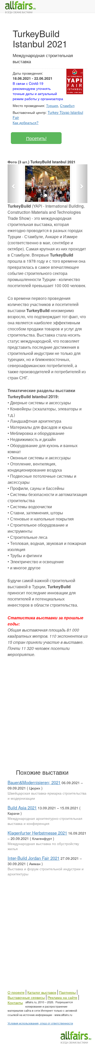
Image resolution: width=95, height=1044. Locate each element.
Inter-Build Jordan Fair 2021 (34, 858)
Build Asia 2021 (22, 808)
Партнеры (67, 992)
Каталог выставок (41, 992)
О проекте (16, 992)
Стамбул (67, 105)
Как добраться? (26, 122)
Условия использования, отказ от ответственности (40, 1023)
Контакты (15, 1002)
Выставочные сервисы (26, 997)
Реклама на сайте (62, 997)
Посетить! (36, 138)
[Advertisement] (47, 712)
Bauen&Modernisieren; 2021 (34, 782)
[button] (14, 183)
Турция (52, 105)
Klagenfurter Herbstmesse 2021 (37, 833)
